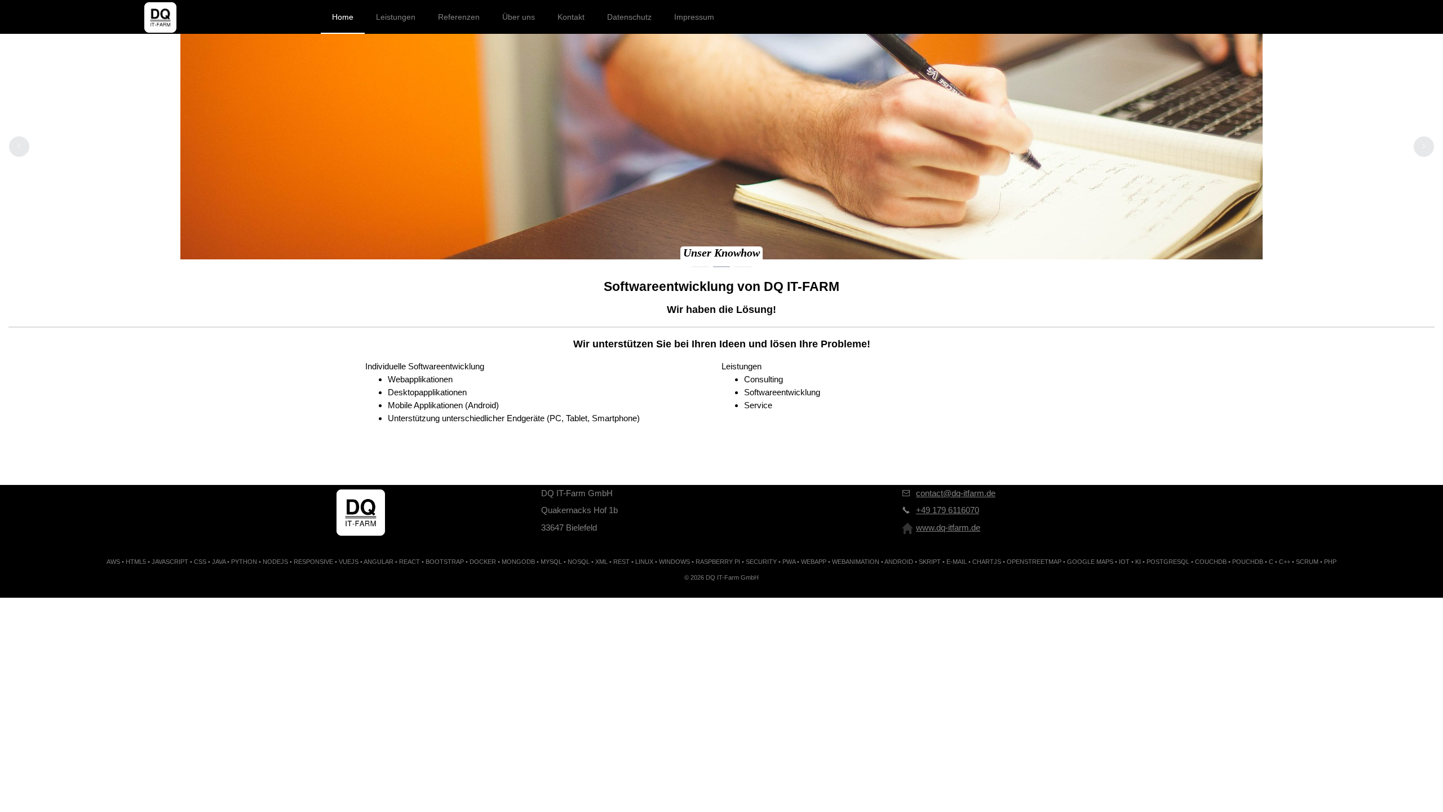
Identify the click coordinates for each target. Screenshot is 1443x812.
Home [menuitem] (342, 16)
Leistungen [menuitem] (395, 16)
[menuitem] (160, 17)
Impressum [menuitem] (694, 16)
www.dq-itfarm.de (948, 527)
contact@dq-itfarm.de (955, 493)
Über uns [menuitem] (518, 16)
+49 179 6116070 (947, 510)
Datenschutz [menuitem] (629, 16)
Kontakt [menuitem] (571, 16)
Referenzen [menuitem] (459, 16)
